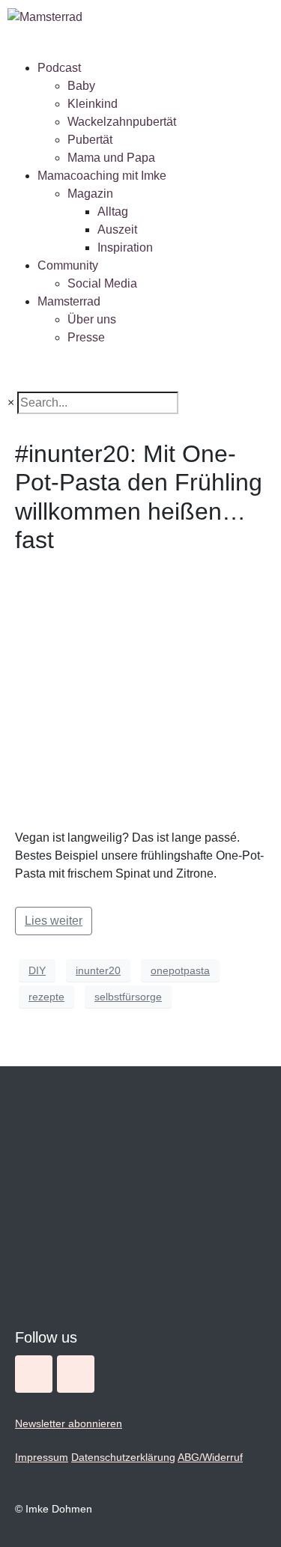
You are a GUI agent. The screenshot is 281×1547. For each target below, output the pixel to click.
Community (67, 265)
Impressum (41, 1457)
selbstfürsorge (128, 997)
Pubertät (89, 139)
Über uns (91, 319)
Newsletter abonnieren (68, 1423)
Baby (81, 85)
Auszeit (117, 229)
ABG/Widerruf (210, 1457)
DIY (37, 970)
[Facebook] (75, 1374)
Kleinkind (92, 103)
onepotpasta (180, 970)
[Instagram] (33, 1374)
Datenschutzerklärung (123, 1457)
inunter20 (98, 970)
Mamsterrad (68, 301)
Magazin (90, 193)
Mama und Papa (111, 157)
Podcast (59, 67)
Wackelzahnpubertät (121, 121)
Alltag (112, 211)
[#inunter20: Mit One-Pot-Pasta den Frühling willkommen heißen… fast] (140, 690)
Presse (86, 337)
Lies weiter (53, 920)
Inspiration (125, 247)
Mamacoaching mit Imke (101, 175)
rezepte (46, 997)
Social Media (102, 283)
